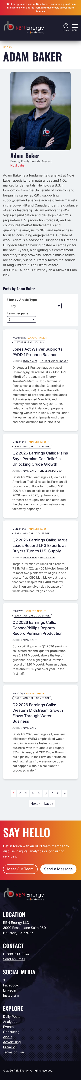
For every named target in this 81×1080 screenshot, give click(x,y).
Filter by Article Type (22, 300)
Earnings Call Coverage (32, 446)
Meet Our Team (20, 869)
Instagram (11, 995)
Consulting (11, 1032)
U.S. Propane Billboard (54, 361)
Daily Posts (11, 1017)
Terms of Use (13, 1052)
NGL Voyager (47, 557)
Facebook (11, 985)
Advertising (12, 1042)
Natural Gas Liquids (29, 342)
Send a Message (58, 869)
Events (8, 1027)
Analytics (10, 1022)
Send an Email (14, 959)
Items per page (17, 313)
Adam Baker (30, 361)
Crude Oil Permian (51, 470)
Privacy (9, 1047)
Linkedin (9, 990)
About (7, 1037)
